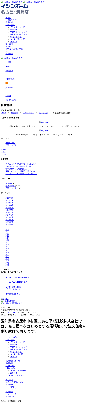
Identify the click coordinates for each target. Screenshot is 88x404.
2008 (7, 265)
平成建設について (13, 22)
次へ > (3, 154)
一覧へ (3, 152)
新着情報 (9, 384)
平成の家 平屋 (16, 37)
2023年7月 (10, 220)
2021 (7, 238)
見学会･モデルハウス (14, 49)
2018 (7, 244)
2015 (7, 250)
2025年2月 (10, 203)
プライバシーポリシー (15, 375)
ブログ (8, 51)
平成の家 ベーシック (18, 32)
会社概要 (9, 363)
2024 (7, 232)
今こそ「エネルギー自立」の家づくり (21, 174)
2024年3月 (10, 215)
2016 (7, 248)
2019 (7, 242)
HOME (8, 18)
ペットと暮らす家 (17, 39)
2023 (7, 234)
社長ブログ (10, 186)
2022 (7, 236)
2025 (7, 230)
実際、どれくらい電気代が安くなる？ (21, 171)
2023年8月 (10, 217)
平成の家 (13, 30)
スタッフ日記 (11, 397)
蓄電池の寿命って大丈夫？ (17, 169)
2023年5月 (10, 225)
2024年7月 (10, 210)
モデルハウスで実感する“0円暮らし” (21, 164)
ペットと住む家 (16, 354)
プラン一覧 (10, 25)
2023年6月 (10, 222)
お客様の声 (10, 46)
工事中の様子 (11, 145)
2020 (7, 240)
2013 (7, 255)
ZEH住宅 (13, 42)
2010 (7, 261)
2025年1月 (10, 205)
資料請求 (13, 373)
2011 (7, 259)
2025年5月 (10, 198)
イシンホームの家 (17, 27)
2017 (7, 246)
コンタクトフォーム (18, 371)
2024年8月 (10, 208)
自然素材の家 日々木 (18, 34)
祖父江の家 (10, 143)
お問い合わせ (11, 368)
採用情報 (9, 54)
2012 (7, 257)
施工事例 (9, 44)
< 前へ (3, 149)
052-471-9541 (11, 312)
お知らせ (9, 183)
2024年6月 (10, 212)
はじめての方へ (12, 20)
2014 (7, 253)
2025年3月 (10, 200)
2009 (7, 263)
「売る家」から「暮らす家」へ (18, 166)
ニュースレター (12, 394)
